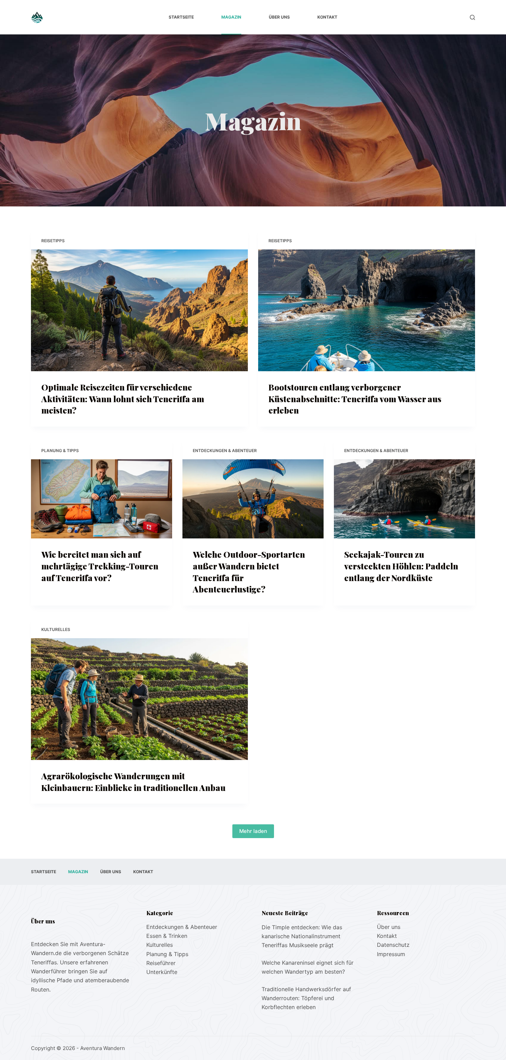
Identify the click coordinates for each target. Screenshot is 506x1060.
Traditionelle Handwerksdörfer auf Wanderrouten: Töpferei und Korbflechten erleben (306, 998)
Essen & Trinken (166, 935)
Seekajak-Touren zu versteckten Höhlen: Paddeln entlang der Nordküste (401, 566)
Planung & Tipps (60, 450)
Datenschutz (393, 944)
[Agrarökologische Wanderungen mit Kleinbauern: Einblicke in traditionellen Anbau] (139, 699)
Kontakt (327, 17)
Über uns (279, 17)
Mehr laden (253, 831)
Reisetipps (53, 240)
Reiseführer (161, 963)
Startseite (181, 17)
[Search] (472, 17)
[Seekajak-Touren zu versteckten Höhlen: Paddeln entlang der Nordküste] (404, 499)
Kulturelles (55, 629)
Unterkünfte (161, 971)
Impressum (391, 954)
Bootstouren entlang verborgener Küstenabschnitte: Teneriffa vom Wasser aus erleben (354, 399)
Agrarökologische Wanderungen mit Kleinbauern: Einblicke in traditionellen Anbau (133, 781)
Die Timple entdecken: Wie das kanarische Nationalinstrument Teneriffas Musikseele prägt (302, 936)
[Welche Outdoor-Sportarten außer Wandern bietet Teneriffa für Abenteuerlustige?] (253, 499)
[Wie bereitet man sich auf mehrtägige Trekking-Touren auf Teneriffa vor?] (101, 499)
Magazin (231, 17)
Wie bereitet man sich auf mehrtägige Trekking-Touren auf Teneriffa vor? (99, 566)
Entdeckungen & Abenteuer (225, 450)
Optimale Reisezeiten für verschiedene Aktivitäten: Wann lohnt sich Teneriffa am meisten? (122, 399)
